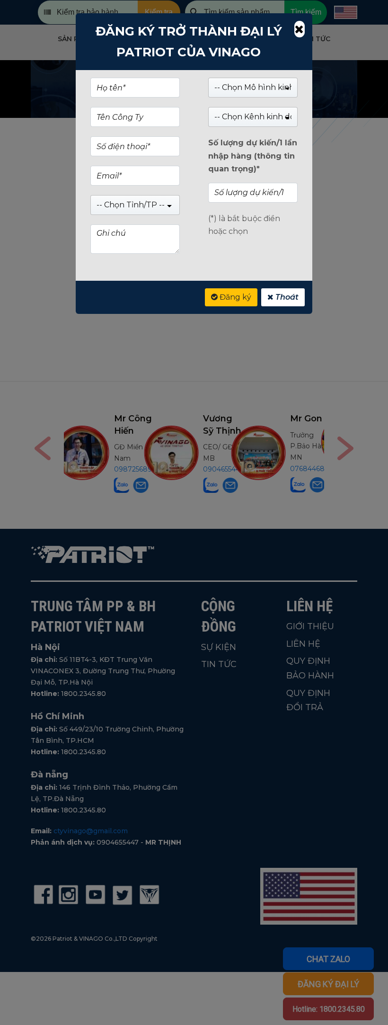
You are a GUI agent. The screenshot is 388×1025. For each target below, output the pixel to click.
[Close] (299, 29)
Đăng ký (234, 297)
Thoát (286, 297)
